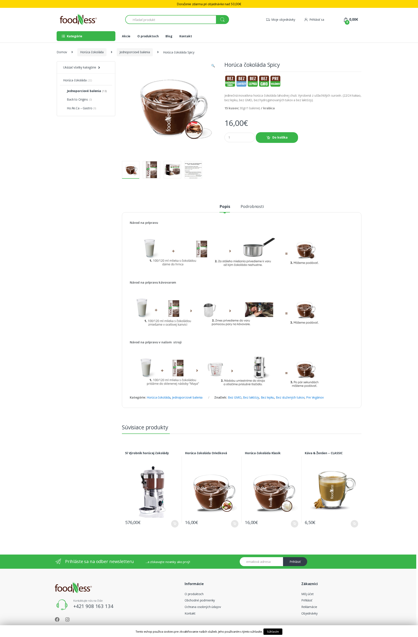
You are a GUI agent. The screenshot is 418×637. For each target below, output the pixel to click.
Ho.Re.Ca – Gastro (81, 108)
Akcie (126, 36)
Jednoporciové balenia (135, 52)
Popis (224, 206)
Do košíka (280, 137)
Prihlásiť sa (316, 19)
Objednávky (309, 613)
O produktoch (147, 36)
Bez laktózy (251, 397)
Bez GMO (234, 397)
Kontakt (185, 36)
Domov (62, 52)
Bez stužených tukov (290, 397)
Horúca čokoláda (92, 52)
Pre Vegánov (315, 397)
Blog (168, 36)
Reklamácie (309, 607)
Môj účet (307, 594)
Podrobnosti (252, 206)
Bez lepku (267, 397)
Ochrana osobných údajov (203, 607)
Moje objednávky (283, 19)
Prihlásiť (295, 562)
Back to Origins (79, 99)
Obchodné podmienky (200, 600)
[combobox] (170, 19)
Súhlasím (273, 632)
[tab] (224, 208)
